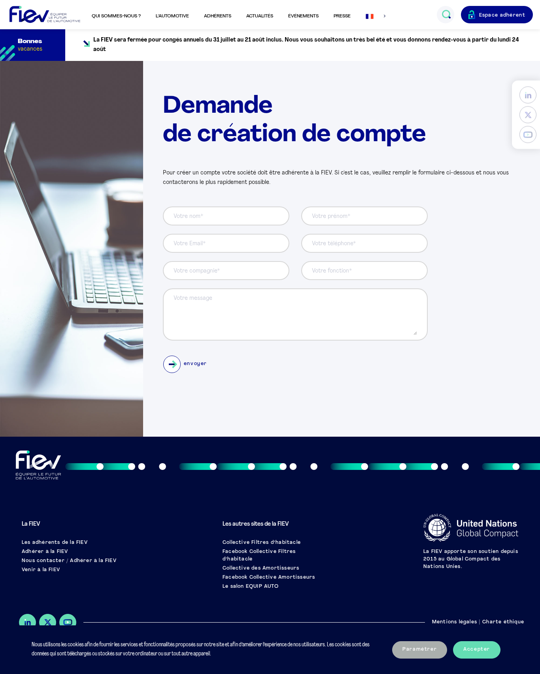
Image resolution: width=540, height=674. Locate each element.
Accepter (476, 649)
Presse (342, 16)
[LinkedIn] (527, 95)
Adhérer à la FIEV (45, 551)
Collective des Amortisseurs (261, 568)
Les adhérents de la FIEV (55, 542)
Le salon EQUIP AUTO (251, 586)
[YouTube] (527, 134)
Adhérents (217, 16)
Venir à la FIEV (41, 570)
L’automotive (172, 16)
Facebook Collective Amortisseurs (269, 577)
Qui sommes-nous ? (116, 16)
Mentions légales (454, 622)
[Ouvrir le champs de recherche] (446, 14)
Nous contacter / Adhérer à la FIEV (69, 561)
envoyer (195, 364)
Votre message (193, 298)
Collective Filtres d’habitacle (262, 542)
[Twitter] (527, 114)
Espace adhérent (502, 15)
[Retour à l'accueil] (44, 15)
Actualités (259, 16)
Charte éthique (503, 622)
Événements (303, 16)
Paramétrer (419, 649)
